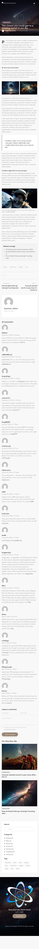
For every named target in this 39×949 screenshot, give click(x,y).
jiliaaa (12, 628)
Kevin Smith (11, 212)
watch (17, 868)
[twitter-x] (8, 314)
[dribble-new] (11, 314)
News (7, 841)
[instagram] (14, 314)
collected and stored (10, 729)
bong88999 (13, 434)
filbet (29, 602)
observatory (13, 267)
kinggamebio (29, 574)
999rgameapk (6, 679)
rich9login (5, 652)
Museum (8, 838)
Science (8, 846)
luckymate (5, 523)
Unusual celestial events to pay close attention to (19, 776)
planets (21, 267)
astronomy (8, 862)
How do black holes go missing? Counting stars (18, 812)
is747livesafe (6, 458)
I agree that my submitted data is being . (15, 728)
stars (26, 267)
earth (14, 862)
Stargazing (6, 22)
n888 (32, 501)
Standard (9, 849)
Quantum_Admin (11, 308)
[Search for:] (19, 829)
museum (5, 267)
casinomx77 (16, 410)
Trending (8, 854)
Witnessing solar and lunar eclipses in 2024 (19, 249)
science (28, 865)
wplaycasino (6, 480)
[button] (36, 3)
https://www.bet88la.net (14, 540)
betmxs (9, 703)
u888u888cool (6, 364)
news (6, 865)
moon (20, 862)
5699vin (22, 342)
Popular (8, 843)
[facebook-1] (4, 314)
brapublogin (21, 381)
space (6, 868)
